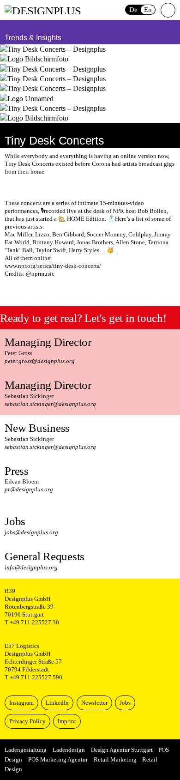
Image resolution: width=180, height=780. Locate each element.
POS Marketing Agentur (58, 759)
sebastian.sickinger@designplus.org (50, 404)
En (148, 9)
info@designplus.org (31, 567)
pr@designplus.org (29, 489)
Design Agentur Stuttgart (122, 750)
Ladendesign (69, 750)
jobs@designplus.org (31, 532)
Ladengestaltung (26, 750)
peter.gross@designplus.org (40, 361)
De (133, 9)
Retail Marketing (115, 759)
